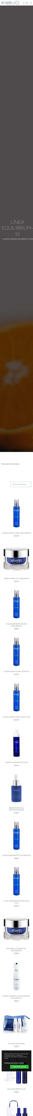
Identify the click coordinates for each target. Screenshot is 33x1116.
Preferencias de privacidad (14, 1063)
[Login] (23, 3)
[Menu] (30, 3)
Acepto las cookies (19, 1067)
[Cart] (26, 3)
